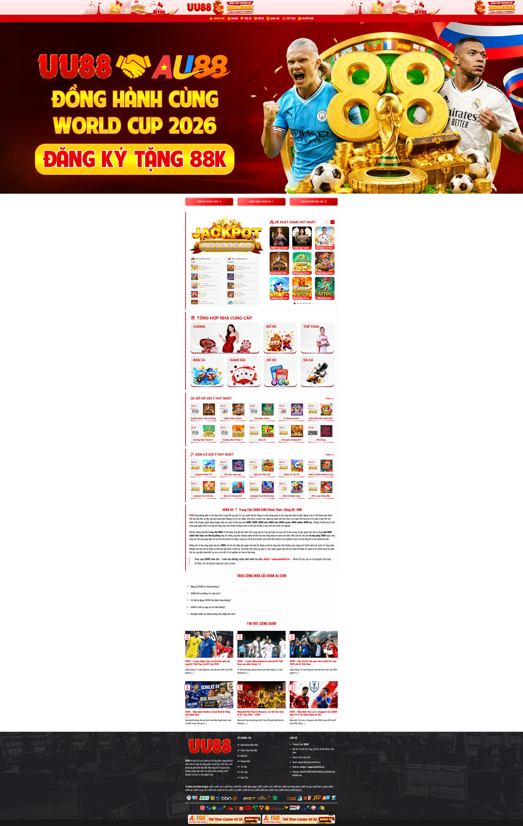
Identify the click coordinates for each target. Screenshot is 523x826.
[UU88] (198, 7)
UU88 (187, 760)
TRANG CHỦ (218, 18)
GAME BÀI (275, 18)
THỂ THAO (291, 18)
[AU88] (224, 819)
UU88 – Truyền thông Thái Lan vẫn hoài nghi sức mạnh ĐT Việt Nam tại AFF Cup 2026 (207, 663)
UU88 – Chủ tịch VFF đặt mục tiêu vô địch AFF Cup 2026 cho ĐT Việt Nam (313, 663)
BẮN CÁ (247, 18)
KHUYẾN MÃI (308, 18)
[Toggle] (188, 587)
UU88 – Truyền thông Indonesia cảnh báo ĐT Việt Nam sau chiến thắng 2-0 (260, 663)
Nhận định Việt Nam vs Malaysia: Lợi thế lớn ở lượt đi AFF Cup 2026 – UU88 (260, 713)
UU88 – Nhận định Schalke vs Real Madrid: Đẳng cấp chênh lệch (207, 713)
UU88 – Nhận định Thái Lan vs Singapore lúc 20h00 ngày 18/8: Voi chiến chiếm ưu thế (313, 713)
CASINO (234, 18)
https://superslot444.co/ (276, 559)
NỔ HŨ (261, 18)
